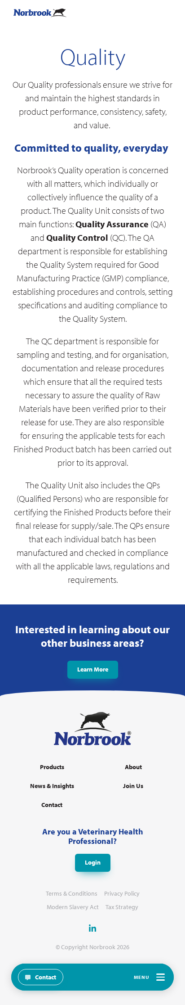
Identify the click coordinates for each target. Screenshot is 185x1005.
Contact (51, 805)
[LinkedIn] (92, 928)
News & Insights (52, 786)
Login (93, 862)
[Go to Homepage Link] (39, 13)
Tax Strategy (122, 907)
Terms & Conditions (71, 893)
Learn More (92, 669)
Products (52, 767)
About (133, 767)
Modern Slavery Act (73, 907)
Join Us (133, 786)
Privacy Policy (122, 893)
